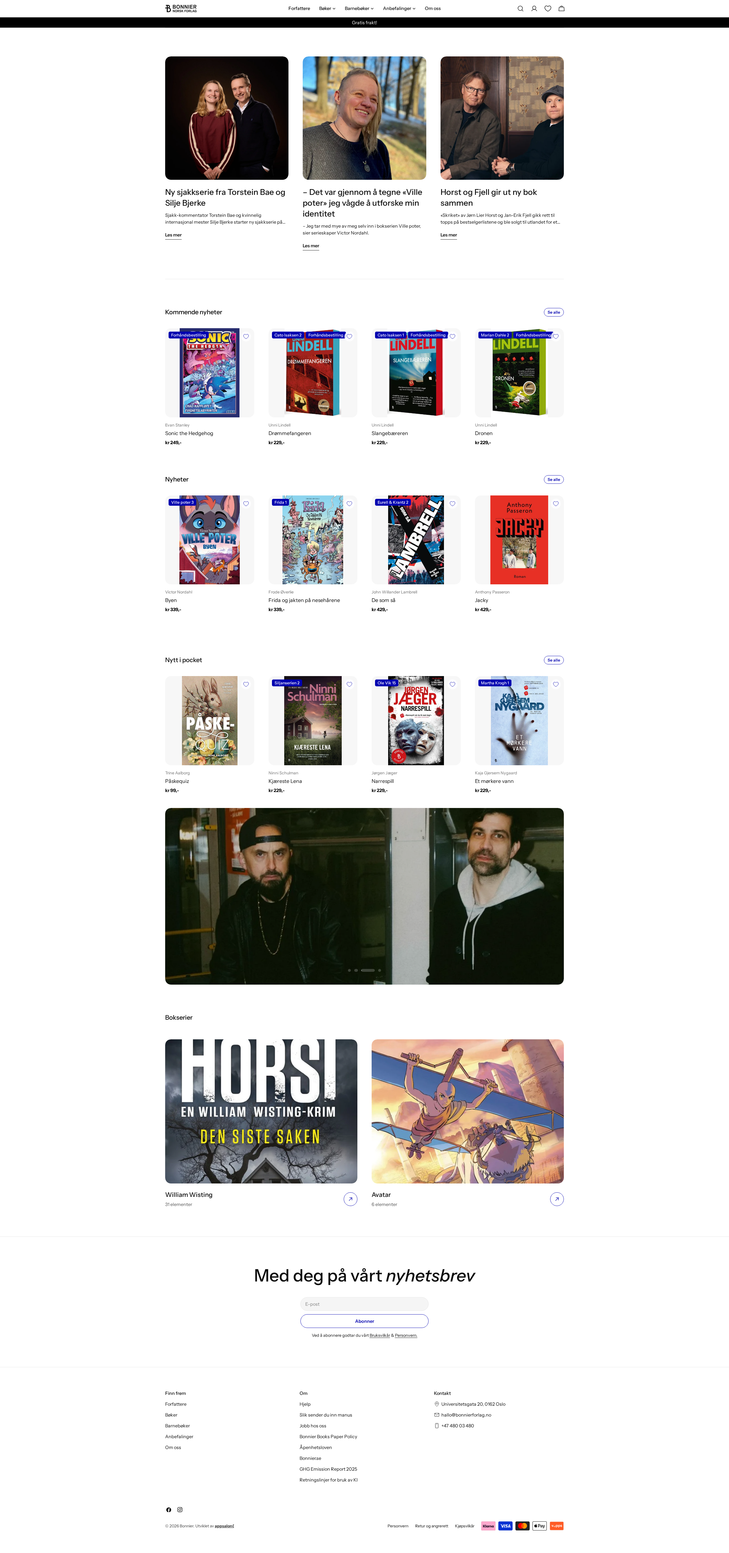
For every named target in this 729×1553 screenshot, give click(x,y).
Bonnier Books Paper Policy (328, 1436)
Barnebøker (177, 1425)
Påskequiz (177, 781)
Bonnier (186, 1525)
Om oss (173, 1447)
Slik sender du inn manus (326, 1415)
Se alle (554, 312)
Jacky (481, 600)
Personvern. (406, 1335)
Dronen (484, 433)
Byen (171, 600)
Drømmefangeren (290, 433)
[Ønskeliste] (548, 8)
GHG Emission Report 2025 (328, 1469)
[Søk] (520, 8)
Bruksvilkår (380, 1335)
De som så (384, 600)
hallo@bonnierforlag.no (466, 1415)
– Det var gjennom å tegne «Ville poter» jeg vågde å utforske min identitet (362, 203)
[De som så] (416, 540)
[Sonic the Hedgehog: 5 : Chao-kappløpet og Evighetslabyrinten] (209, 372)
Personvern (398, 1525)
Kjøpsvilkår (464, 1525)
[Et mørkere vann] (519, 720)
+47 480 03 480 (457, 1425)
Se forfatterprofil (364, 918)
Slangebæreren (390, 433)
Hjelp (305, 1404)
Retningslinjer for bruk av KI (329, 1480)
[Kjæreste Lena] (313, 720)
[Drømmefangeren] (313, 372)
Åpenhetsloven (316, 1447)
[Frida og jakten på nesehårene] (313, 540)
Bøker (171, 1415)
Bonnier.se (310, 1458)
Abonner (364, 1321)
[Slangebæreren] (416, 372)
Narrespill (383, 781)
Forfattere (176, 1404)
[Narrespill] (416, 720)
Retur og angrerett (431, 1525)
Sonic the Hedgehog (189, 433)
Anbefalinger (179, 1436)
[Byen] (209, 540)
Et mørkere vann (494, 781)
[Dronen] (519, 372)
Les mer (173, 235)
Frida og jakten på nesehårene (304, 600)
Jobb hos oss (313, 1425)
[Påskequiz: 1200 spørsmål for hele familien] (209, 720)
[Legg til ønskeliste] (246, 336)
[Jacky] (519, 540)
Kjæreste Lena (285, 781)
